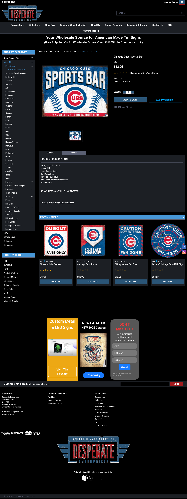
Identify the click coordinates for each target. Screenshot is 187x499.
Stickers (8, 214)
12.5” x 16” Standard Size (15, 69)
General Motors (11, 277)
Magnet (8, 200)
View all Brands (11, 301)
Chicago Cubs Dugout (50, 264)
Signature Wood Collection (73, 25)
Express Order (18, 25)
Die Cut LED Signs (12, 207)
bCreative (8, 264)
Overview (50, 153)
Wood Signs (10, 196)
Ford (6, 269)
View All (7, 62)
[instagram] (184, 252)
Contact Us (157, 25)
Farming (8, 124)
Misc (7, 149)
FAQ (170, 25)
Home (41, 51)
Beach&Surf (10, 91)
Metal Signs (10, 66)
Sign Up (175, 2)
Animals (8, 84)
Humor (8, 138)
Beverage (9, 95)
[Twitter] (127, 107)
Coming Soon (9, 237)
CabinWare (9, 98)
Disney (8, 117)
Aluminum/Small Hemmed (15, 73)
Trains (7, 175)
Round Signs (10, 77)
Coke (7, 109)
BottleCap (9, 189)
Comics (8, 113)
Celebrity (8, 106)
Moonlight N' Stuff (106, 472)
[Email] (119, 107)
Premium (8, 182)
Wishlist (51, 397)
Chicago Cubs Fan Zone (126, 264)
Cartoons (9, 102)
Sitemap (31, 496)
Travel (7, 178)
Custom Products (113, 25)
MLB (6, 293)
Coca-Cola (8, 289)
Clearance (8, 245)
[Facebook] (115, 107)
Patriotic (8, 160)
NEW (6, 233)
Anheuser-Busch (11, 285)
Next (184, 217)
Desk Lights (10, 222)
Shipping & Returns (136, 25)
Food (7, 127)
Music (7, 156)
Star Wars (9, 171)
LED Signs (9, 204)
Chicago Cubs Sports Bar (89, 51)
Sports (8, 167)
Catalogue (8, 241)
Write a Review (152, 73)
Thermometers (11, 193)
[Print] (123, 107)
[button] (62, 371)
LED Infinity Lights (12, 218)
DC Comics (9, 281)
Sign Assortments (12, 211)
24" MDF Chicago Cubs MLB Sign (167, 264)
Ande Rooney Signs (12, 58)
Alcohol (8, 80)
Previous (181, 217)
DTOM (7, 120)
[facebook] (184, 247)
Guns (7, 135)
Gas (7, 131)
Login (166, 2)
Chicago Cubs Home (87, 264)
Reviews (74, 153)
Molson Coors (10, 297)
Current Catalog (91, 30)
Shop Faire (50, 25)
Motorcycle (10, 153)
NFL (5, 260)
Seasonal (9, 164)
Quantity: (117, 92)
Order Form (34, 25)
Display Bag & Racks (13, 225)
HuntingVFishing (11, 142)
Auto (7, 88)
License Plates (11, 229)
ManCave (9, 146)
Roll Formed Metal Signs (15, 185)
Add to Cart (56, 281)
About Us (95, 25)
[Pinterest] (131, 107)
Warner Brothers (11, 273)
